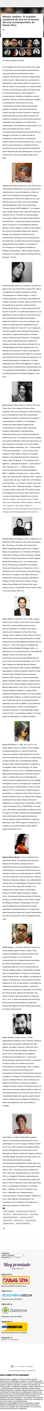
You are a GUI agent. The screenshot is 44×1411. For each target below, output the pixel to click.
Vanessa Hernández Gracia (12, 185)
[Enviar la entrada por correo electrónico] (3, 1209)
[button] (3, 30)
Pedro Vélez (7, 619)
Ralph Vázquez (8, 1037)
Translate (18, 1257)
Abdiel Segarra (8, 947)
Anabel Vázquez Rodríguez (12, 539)
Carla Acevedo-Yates (10, 285)
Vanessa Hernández (23, 1223)
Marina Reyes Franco (10, 1217)
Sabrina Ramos (8, 1223)
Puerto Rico (18, 1220)
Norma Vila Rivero (26, 1217)
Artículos (6, 1214)
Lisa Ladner (7, 1137)
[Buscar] (41, 3)
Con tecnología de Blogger (23, 1366)
